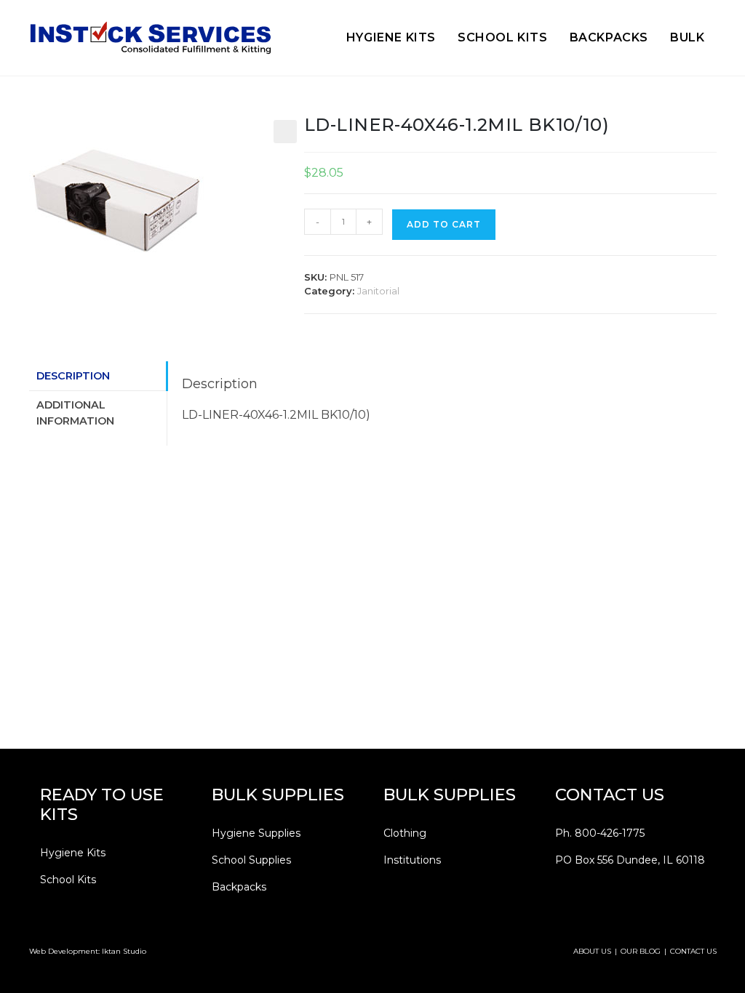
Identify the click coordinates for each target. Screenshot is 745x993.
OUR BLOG (641, 951)
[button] (285, 131)
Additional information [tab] (75, 412)
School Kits (68, 879)
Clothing (404, 833)
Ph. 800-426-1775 (600, 833)
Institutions (412, 860)
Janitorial (378, 291)
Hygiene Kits (72, 852)
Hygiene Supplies (256, 833)
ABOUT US (592, 951)
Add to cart (444, 224)
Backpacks (239, 886)
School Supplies (251, 860)
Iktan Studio (124, 951)
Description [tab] (73, 375)
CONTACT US (693, 951)
